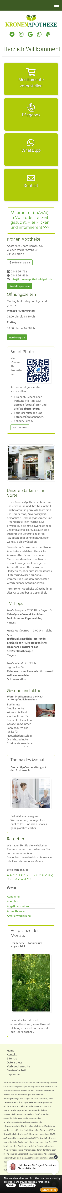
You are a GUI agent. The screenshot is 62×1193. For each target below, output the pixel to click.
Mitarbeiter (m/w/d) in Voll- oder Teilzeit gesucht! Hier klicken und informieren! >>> (30, 220)
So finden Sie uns (21, 262)
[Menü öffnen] (57, 5)
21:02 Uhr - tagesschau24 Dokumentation (30, 671)
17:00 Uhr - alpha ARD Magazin (29, 643)
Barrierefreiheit (16, 1070)
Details (11, 1185)
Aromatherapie (16, 911)
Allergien (12, 901)
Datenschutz (14, 1062)
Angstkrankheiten (18, 906)
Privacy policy (27, 1185)
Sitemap (12, 1058)
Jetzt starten (20, 427)
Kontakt (12, 1054)
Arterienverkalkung (19, 915)
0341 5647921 (20, 271)
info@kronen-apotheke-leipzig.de (31, 279)
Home (10, 1050)
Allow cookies (49, 1189)
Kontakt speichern (19, 286)
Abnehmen (13, 896)
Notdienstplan (17, 337)
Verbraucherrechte (18, 1066)
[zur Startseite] (31, 21)
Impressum (13, 1074)
